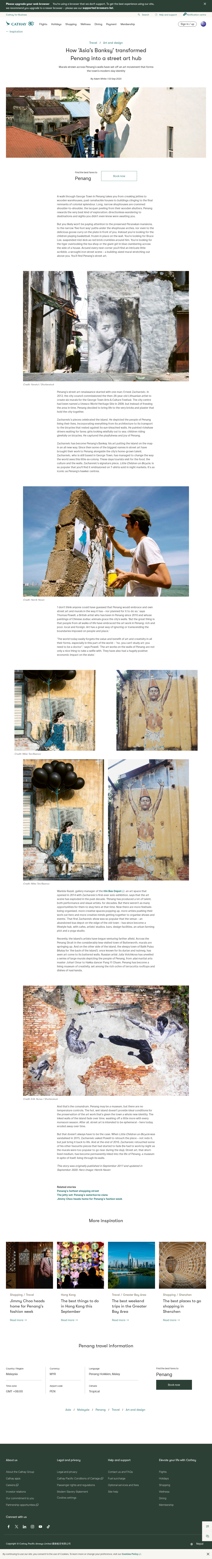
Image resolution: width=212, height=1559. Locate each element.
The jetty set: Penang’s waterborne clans (82, 1195)
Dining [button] (98, 24)
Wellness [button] (85, 24)
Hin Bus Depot (113, 891)
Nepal (199, 1543)
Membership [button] (128, 24)
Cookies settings (66, 1497)
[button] (208, 1554)
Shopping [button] (71, 24)
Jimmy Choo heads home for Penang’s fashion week (89, 1199)
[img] (205, 4)
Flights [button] (43, 24)
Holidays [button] (56, 24)
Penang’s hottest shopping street (78, 1191)
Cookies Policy (130, 1554)
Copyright (11, 1543)
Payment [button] (111, 24)
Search (145, 14)
